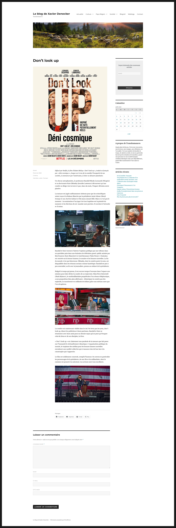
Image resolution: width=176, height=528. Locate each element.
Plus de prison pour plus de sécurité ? (127, 197)
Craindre (35, 178)
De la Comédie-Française (124, 176)
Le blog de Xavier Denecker (51, 13)
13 (128, 119)
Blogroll (122, 14)
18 (120, 123)
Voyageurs (120, 187)
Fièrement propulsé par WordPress (60, 520)
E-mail (35, 480)
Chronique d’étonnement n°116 (126, 185)
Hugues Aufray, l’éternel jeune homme (128, 189)
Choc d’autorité (121, 195)
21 (132, 123)
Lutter (40, 178)
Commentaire (39, 444)
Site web (36, 489)
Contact (140, 14)
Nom (34, 472)
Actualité (80, 14)
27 (128, 126)
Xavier (35, 170)
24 (117, 126)
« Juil (128, 134)
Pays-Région (100, 14)
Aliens (119, 183)
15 (136, 119)
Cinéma (35, 175)
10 (117, 119)
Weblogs (131, 14)
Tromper (45, 178)
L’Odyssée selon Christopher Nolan (127, 181)
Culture (88, 14)
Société (112, 14)
